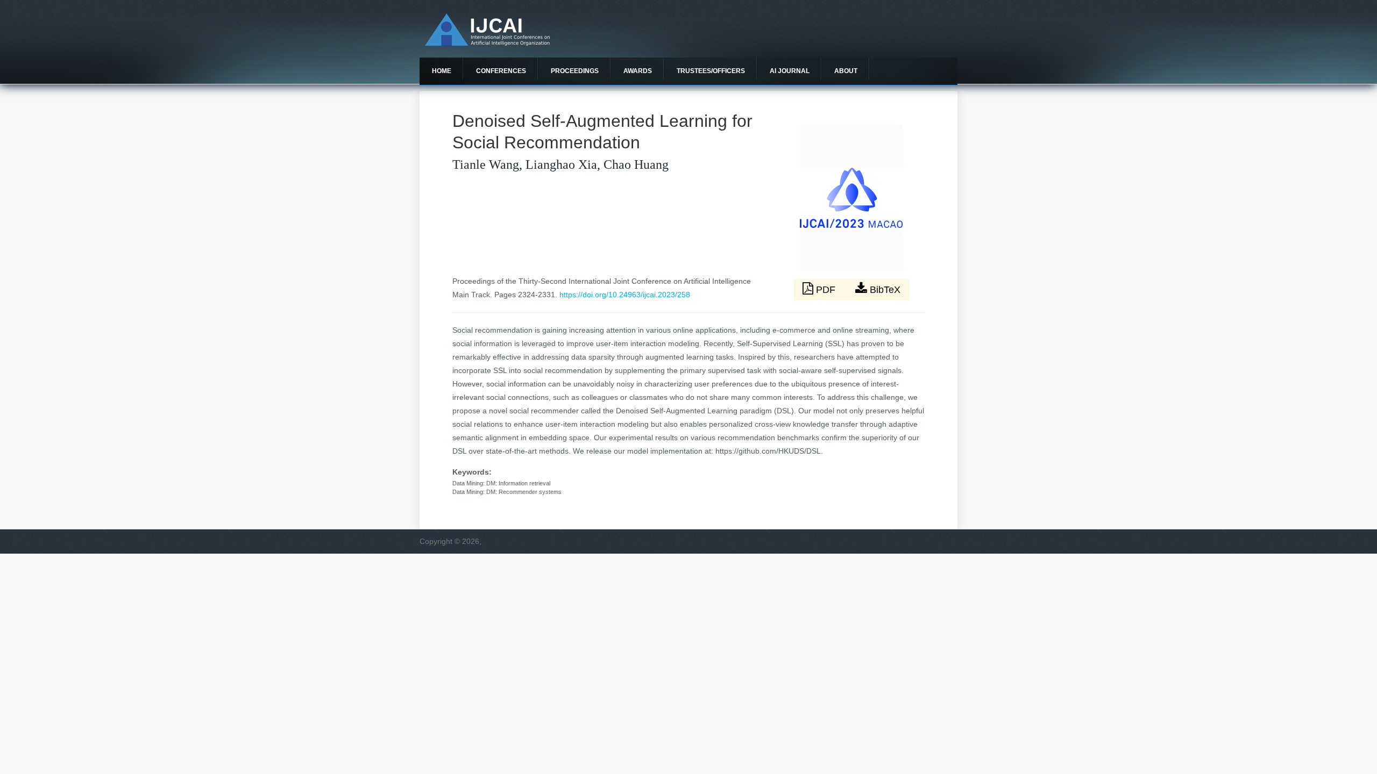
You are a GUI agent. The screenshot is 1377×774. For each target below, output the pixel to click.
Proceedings (575, 71)
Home (441, 71)
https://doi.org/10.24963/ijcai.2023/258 (624, 294)
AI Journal (790, 71)
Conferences (501, 71)
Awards (637, 71)
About (845, 71)
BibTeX (883, 289)
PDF (825, 289)
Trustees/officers (711, 71)
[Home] (487, 43)
